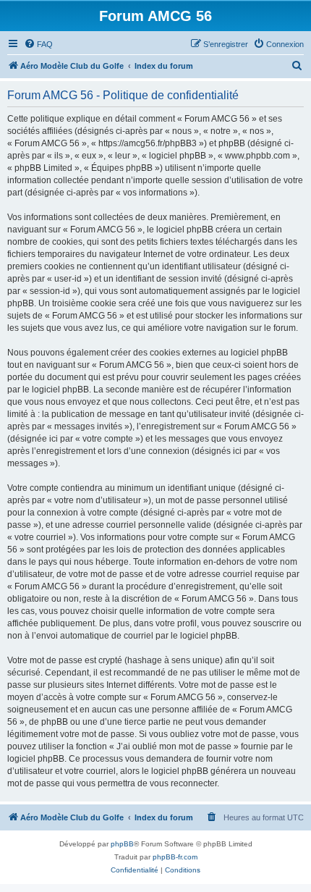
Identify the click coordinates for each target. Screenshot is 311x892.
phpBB (122, 844)
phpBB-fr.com (175, 857)
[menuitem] (38, 44)
